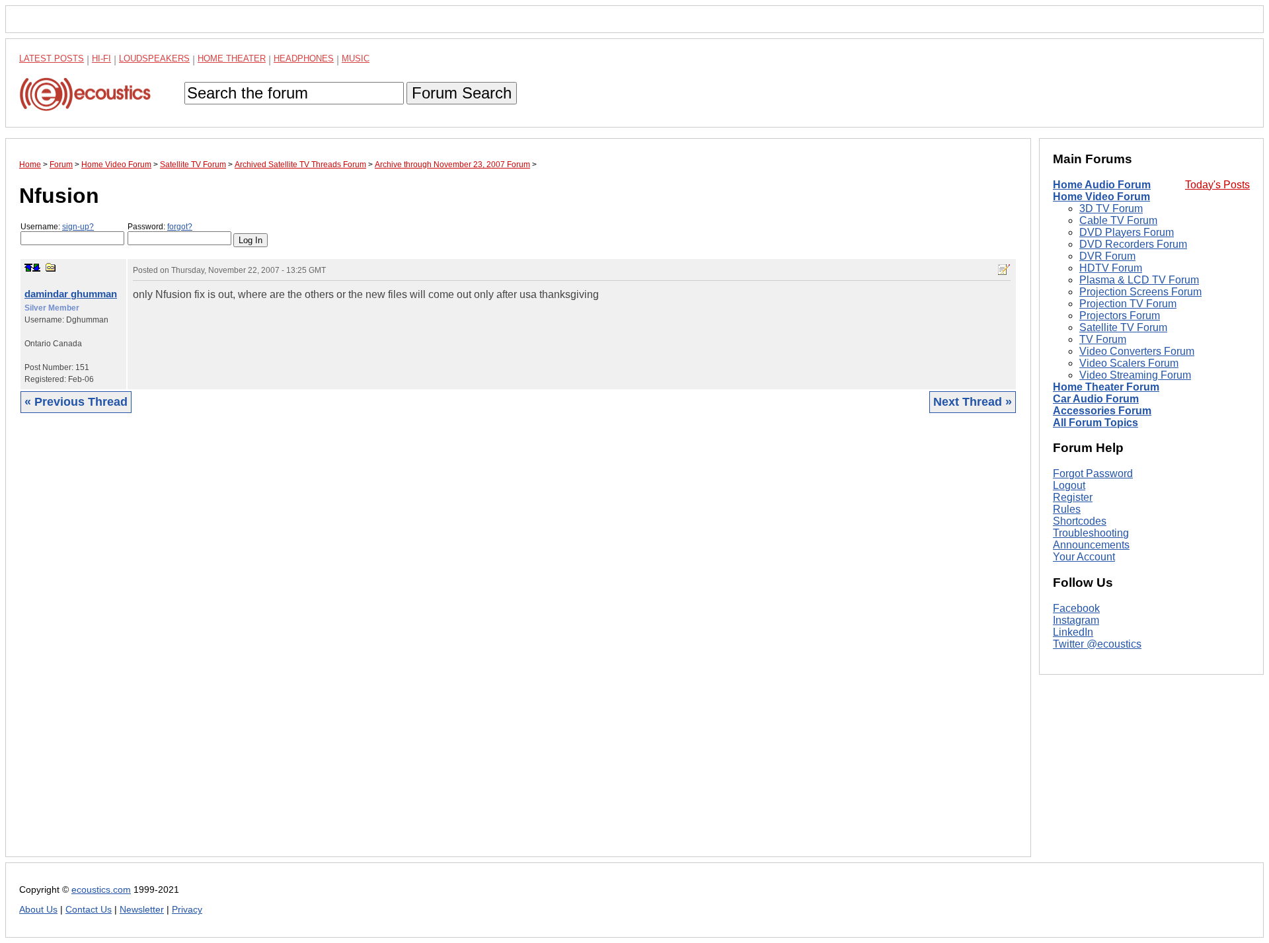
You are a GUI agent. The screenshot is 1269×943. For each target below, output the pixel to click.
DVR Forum (1107, 256)
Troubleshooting (1091, 533)
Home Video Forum (1101, 196)
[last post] (36, 268)
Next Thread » (972, 401)
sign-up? (78, 226)
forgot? (179, 226)
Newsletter (142, 910)
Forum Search (462, 93)
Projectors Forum (1119, 315)
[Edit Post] (1004, 269)
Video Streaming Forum (1135, 375)
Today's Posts (1217, 184)
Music (355, 58)
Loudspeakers (154, 58)
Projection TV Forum (1127, 303)
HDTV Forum (1110, 268)
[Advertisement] (415, 645)
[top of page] (28, 268)
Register (1073, 497)
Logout (1069, 485)
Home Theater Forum (1106, 387)
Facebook (1076, 608)
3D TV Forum (1111, 208)
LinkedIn (1073, 632)
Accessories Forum (1102, 410)
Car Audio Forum (1096, 398)
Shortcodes (1079, 521)
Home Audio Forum (1102, 184)
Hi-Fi (101, 58)
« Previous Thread (76, 401)
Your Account (1084, 556)
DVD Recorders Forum (1133, 244)
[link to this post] (51, 267)
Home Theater (232, 58)
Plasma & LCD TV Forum (1139, 279)
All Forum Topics (1095, 422)
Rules (1067, 509)
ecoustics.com (101, 890)
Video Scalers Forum (1128, 363)
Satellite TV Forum (1123, 327)
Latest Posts (51, 58)
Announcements (1091, 544)
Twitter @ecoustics (1097, 644)
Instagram (1076, 620)
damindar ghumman (70, 293)
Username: (57, 226)
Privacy (187, 910)
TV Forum (1102, 339)
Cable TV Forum (1118, 220)
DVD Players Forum (1126, 232)
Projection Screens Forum (1140, 291)
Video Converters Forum (1136, 351)
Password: (160, 226)
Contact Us (88, 910)
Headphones (304, 58)
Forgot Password (1093, 473)
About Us (38, 910)
